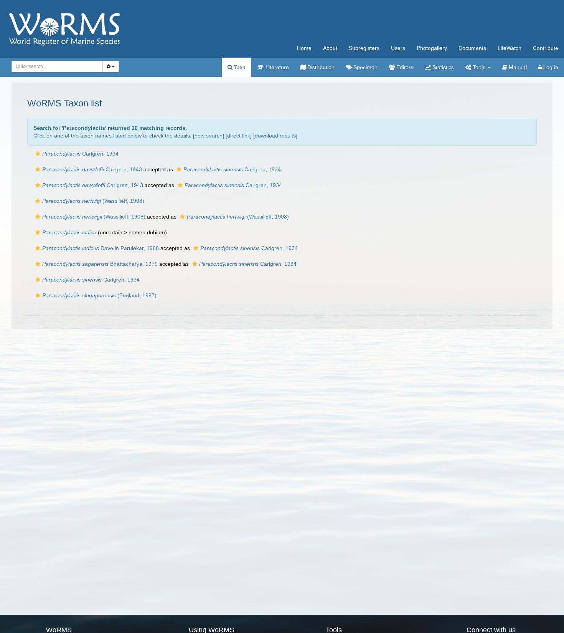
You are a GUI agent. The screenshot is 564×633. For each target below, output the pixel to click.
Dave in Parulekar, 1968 (100, 248)
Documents (472, 48)
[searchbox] (55, 66)
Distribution (320, 67)
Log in (550, 67)
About (330, 48)
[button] (37, 153)
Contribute (545, 48)
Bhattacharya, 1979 (100, 264)
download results (275, 136)
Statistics (442, 67)
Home (304, 48)
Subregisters (364, 48)
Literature (276, 67)
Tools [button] (479, 67)
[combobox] (57, 66)
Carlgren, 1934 (80, 154)
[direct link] (239, 136)
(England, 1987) (99, 295)
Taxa (239, 67)
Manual (517, 67)
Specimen (365, 67)
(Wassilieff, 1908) (93, 201)
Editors (404, 67)
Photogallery (432, 48)
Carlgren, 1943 (92, 169)
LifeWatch (509, 48)
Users (398, 48)
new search (209, 136)
